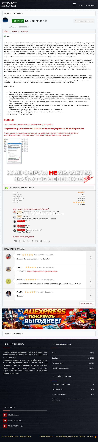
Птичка (23, 221)
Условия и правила (46, 437)
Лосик (23, 225)
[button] (74, 4)
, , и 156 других (21, 188)
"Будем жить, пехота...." (29, 230)
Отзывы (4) (15, 31)
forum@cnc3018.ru (15, 420)
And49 (19, 292)
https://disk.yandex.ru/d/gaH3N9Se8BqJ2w (42, 271)
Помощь (83, 437)
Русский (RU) (26, 437)
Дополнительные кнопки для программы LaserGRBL (38, 212)
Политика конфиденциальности (66, 437)
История (24, 31)
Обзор (6, 31)
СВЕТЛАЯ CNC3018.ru (10, 437)
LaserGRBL (23, 216)
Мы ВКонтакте (13, 415)
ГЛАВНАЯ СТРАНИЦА (15, 426)
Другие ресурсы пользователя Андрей (31, 209)
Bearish (91, 368)
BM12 (19, 255)
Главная (90, 437)
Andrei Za (20, 280)
